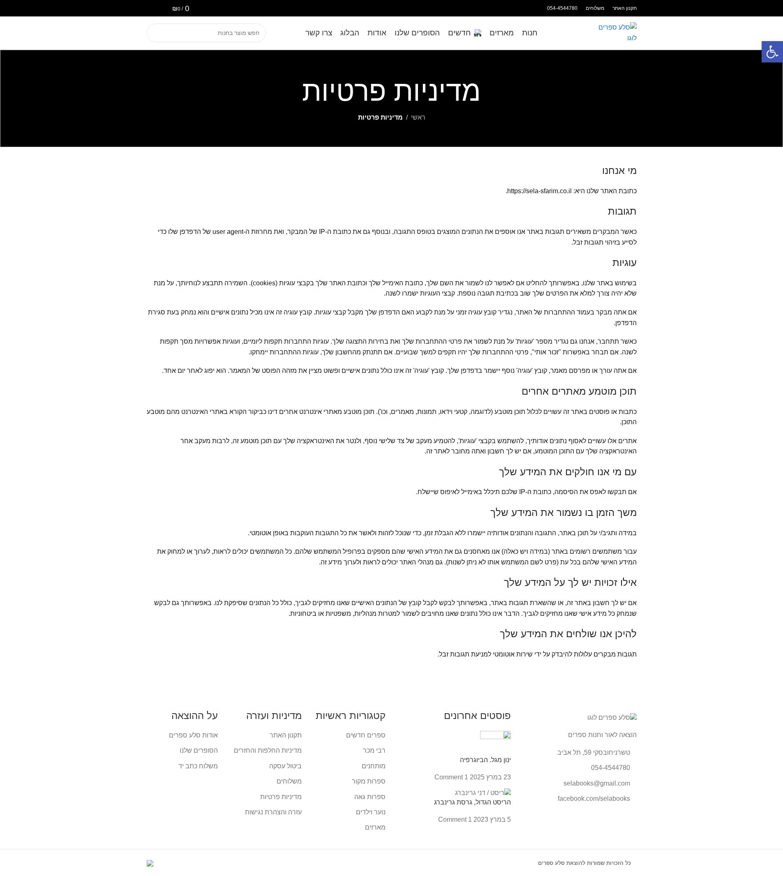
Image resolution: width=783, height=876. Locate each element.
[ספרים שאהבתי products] (161, 8)
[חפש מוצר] (156, 32)
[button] (772, 51)
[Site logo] (616, 32)
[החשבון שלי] (149, 8)
